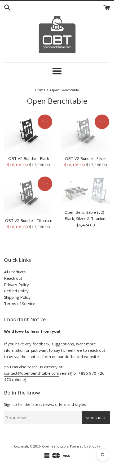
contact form (39, 356)
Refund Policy (16, 290)
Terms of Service (19, 303)
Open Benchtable (55, 446)
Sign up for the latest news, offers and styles (45, 404)
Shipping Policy (17, 297)
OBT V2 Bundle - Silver (85, 158)
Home (40, 90)
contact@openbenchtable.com (31, 373)
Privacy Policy (16, 284)
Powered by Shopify (85, 446)
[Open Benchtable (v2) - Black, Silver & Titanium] (85, 191)
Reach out (13, 278)
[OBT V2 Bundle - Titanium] (28, 195)
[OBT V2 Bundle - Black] (28, 133)
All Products (15, 271)
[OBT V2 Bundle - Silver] (85, 133)
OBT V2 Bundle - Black (28, 158)
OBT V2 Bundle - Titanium (28, 220)
